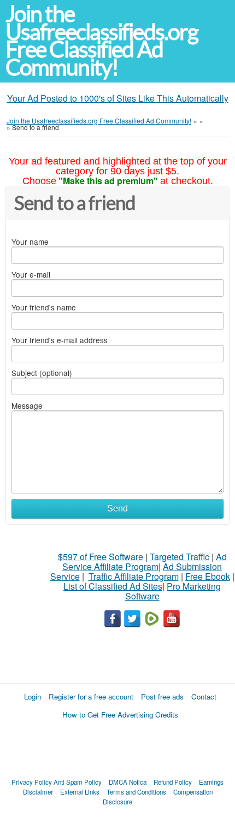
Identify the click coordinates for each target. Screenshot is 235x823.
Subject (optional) (41, 372)
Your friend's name (43, 307)
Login (32, 696)
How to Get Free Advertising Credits (120, 714)
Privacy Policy (31, 782)
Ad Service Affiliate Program (144, 561)
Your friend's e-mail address (59, 339)
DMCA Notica (127, 782)
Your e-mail (30, 274)
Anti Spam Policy (78, 782)
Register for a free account (91, 696)
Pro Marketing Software (173, 591)
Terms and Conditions (136, 791)
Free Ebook (207, 576)
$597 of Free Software (100, 556)
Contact (203, 696)
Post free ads (162, 696)
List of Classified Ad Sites (112, 586)
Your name (30, 241)
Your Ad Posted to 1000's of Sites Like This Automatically (117, 98)
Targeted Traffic (179, 556)
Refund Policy (173, 782)
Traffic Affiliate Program (134, 576)
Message (27, 405)
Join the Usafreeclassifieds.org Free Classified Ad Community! (101, 41)
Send (117, 508)
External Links (79, 791)
